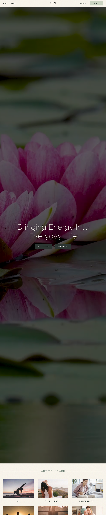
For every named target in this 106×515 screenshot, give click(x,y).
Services (83, 3)
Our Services (43, 247)
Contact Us (96, 3)
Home (5, 3)
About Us (14, 3)
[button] (18, 490)
